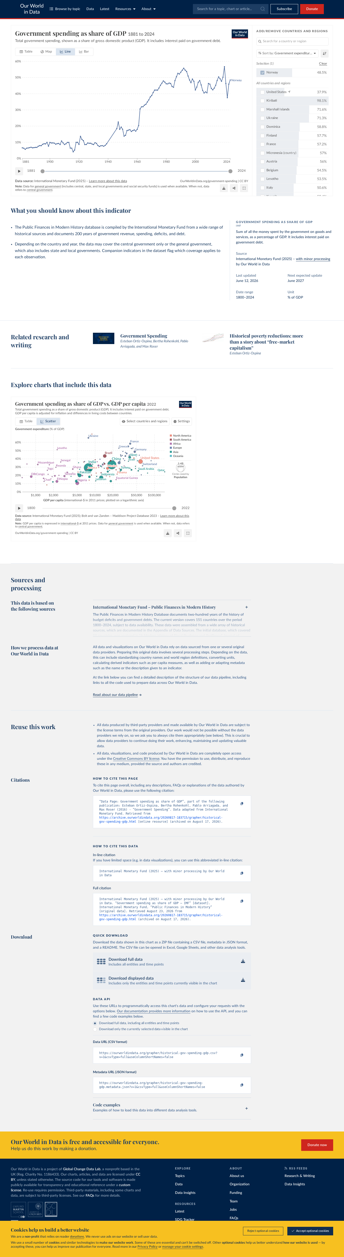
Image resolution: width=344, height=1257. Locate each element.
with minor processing (313, 259)
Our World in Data (32, 9)
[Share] (234, 188)
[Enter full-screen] (244, 188)
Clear (323, 63)
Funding (236, 1193)
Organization (240, 1184)
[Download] (224, 188)
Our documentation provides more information (153, 1011)
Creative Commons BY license (136, 759)
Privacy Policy (147, 1246)
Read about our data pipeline (115, 695)
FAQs (90, 1195)
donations (77, 1236)
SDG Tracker (184, 1220)
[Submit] (262, 9)
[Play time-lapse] (19, 171)
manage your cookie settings (182, 1246)
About (146, 9)
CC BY (243, 181)
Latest (104, 9)
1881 (31, 171)
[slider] (43, 171)
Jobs (233, 1209)
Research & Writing (300, 1176)
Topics (180, 1176)
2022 (186, 508)
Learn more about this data (108, 181)
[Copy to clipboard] (237, 804)
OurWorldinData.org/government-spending (208, 181)
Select (147, 421)
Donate (312, 9)
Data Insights (185, 1193)
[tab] (26, 51)
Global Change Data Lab (81, 1169)
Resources (123, 9)
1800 (31, 508)
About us (237, 1176)
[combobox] (230, 9)
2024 (242, 171)
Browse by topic (67, 9)
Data (90, 9)
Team (234, 1201)
